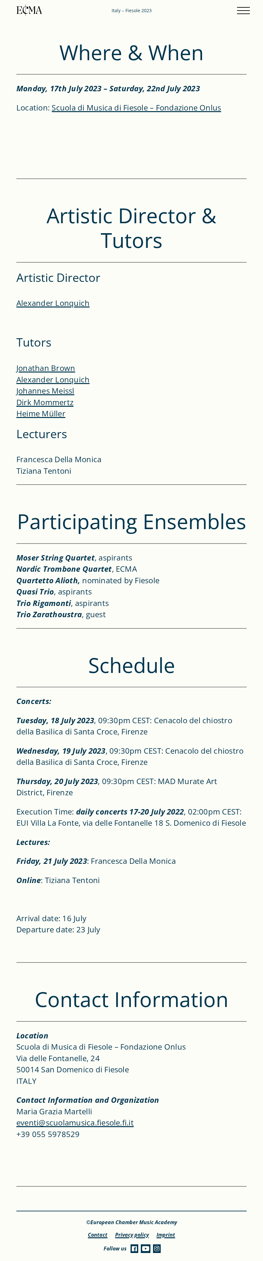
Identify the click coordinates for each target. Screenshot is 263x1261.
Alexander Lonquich (52, 303)
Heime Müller (40, 413)
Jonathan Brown (45, 368)
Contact (97, 1235)
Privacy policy (132, 1235)
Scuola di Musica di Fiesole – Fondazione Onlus (136, 107)
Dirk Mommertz (44, 402)
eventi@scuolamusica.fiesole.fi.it (75, 1122)
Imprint (166, 1235)
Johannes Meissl (45, 390)
